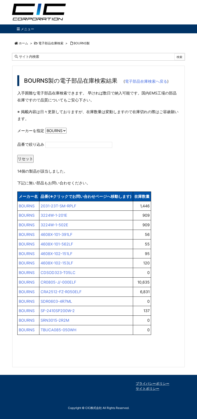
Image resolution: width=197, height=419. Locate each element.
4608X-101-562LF (57, 244)
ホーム (23, 43)
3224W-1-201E (54, 215)
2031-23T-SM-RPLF (58, 206)
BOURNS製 (82, 43)
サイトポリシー (147, 388)
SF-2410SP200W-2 (58, 310)
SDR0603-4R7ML (56, 301)
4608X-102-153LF (57, 263)
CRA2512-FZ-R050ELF (61, 291)
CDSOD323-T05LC (58, 272)
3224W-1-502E (54, 224)
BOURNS (27, 206)
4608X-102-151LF (56, 253)
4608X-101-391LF (56, 234)
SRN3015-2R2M (55, 320)
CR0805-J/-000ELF (58, 282)
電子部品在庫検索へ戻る (146, 81)
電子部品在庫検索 (50, 43)
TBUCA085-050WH (58, 329)
